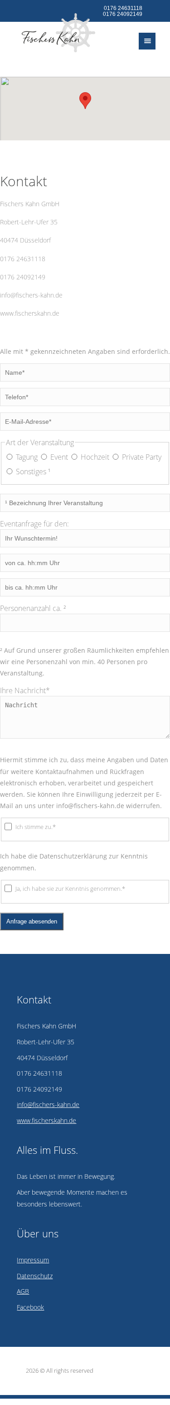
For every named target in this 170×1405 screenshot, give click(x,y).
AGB (23, 1291)
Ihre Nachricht (25, 690)
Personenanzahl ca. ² (33, 608)
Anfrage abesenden (31, 921)
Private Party (141, 457)
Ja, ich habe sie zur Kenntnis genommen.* (70, 888)
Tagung (27, 457)
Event (59, 457)
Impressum (33, 1260)
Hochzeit (95, 457)
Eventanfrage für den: (34, 524)
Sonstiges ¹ (33, 472)
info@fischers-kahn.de (31, 295)
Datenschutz (35, 1275)
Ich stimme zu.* (35, 827)
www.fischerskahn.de (29, 313)
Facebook (30, 1307)
